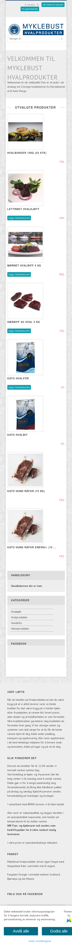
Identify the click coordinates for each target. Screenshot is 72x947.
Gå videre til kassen (53, 4)
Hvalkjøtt (16, 611)
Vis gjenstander (30, 8)
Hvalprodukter (19, 617)
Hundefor (16, 623)
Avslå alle (21, 931)
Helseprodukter (20, 628)
